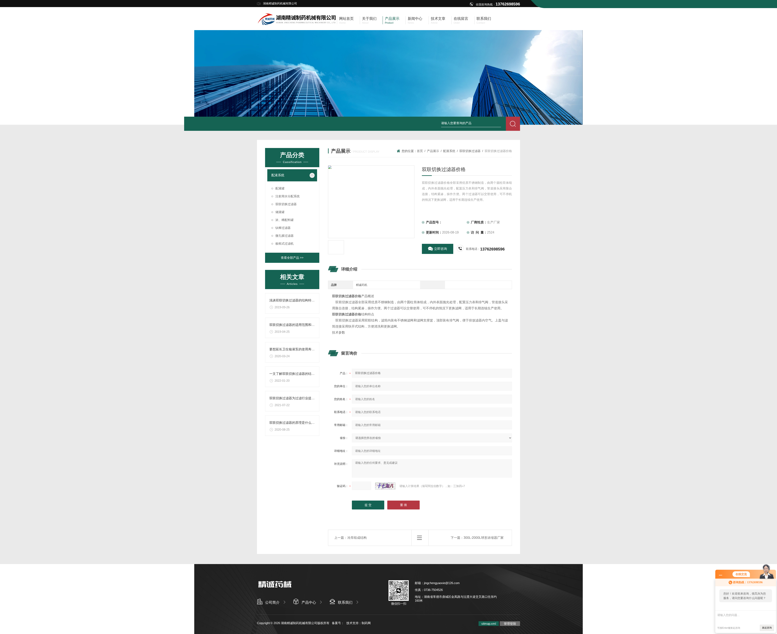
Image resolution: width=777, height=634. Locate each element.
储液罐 (279, 212)
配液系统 (449, 151)
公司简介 (272, 602)
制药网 (366, 623)
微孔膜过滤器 (284, 235)
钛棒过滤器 (283, 227)
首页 (420, 151)
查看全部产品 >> (292, 257)
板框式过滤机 (284, 243)
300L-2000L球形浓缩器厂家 (484, 537)
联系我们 (345, 602)
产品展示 (433, 151)
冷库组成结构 (357, 537)
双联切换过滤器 (470, 151)
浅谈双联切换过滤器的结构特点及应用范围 (300, 300)
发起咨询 (767, 627)
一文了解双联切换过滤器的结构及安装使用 (300, 373)
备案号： (338, 623)
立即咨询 (440, 248)
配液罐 (279, 188)
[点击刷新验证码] (385, 486)
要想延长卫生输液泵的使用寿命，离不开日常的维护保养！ (311, 349)
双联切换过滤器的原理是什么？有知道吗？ (300, 422)
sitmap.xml (488, 623)
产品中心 (308, 602)
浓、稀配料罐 (284, 220)
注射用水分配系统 (287, 196)
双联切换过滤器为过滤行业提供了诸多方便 (300, 398)
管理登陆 (510, 623)
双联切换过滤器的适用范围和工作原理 (296, 325)
